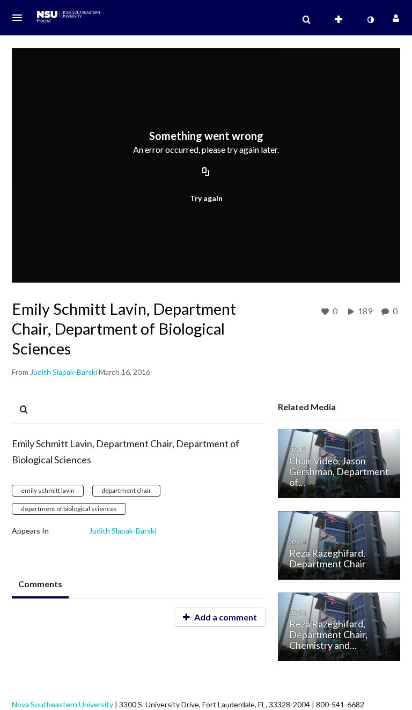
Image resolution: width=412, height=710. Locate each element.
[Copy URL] (206, 172)
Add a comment (225, 617)
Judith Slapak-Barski (122, 530)
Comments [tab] (40, 584)
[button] (20, 17)
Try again (206, 198)
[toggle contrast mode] (370, 19)
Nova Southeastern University (62, 704)
